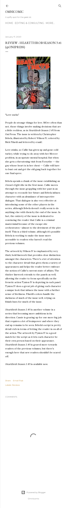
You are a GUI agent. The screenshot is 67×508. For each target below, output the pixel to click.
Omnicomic (14, 12)
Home (9, 23)
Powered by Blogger (36, 492)
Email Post (18, 380)
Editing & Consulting (29, 23)
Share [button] (8, 380)
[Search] (60, 5)
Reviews (16, 385)
